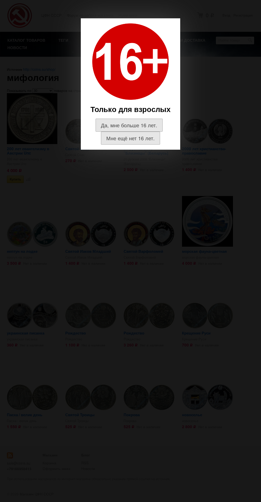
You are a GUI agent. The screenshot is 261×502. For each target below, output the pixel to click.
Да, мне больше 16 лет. (129, 125)
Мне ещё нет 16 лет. (130, 138)
